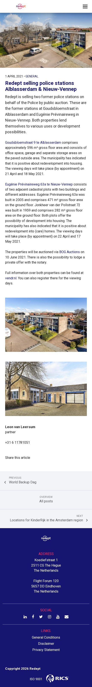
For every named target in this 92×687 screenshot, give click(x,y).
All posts (46, 499)
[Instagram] (49, 617)
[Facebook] (33, 617)
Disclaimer (46, 644)
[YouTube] (58, 617)
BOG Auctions (69, 252)
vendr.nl (10, 278)
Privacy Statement (46, 650)
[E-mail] (66, 617)
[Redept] (20, 6)
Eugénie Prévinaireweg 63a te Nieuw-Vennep (39, 184)
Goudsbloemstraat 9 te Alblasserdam (33, 143)
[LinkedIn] (25, 617)
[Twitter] (41, 617)
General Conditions (46, 637)
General (31, 76)
